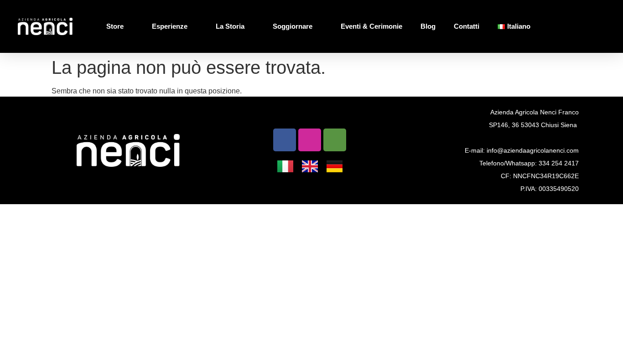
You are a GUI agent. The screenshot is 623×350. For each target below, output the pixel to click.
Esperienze (169, 26)
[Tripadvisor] (334, 140)
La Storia (230, 26)
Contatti (466, 26)
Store (115, 26)
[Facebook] (284, 140)
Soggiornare (292, 26)
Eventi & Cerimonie (371, 26)
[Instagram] (309, 140)
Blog (428, 26)
